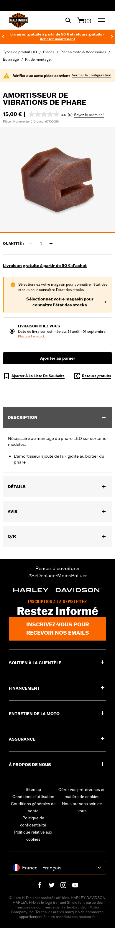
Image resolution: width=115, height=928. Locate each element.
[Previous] (3, 37)
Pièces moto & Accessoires (83, 52)
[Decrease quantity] (31, 244)
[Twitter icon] (51, 885)
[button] (51, 114)
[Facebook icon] (39, 885)
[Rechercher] (68, 20)
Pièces (48, 52)
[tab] (57, 232)
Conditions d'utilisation (33, 796)
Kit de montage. (38, 59)
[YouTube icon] (75, 885)
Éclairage (11, 59)
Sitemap (33, 789)
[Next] (112, 37)
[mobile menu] (100, 20)
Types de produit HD (20, 52)
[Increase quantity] (51, 244)
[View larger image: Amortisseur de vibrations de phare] (57, 179)
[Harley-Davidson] (57, 590)
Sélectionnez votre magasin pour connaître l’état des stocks (59, 302)
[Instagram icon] (63, 885)
